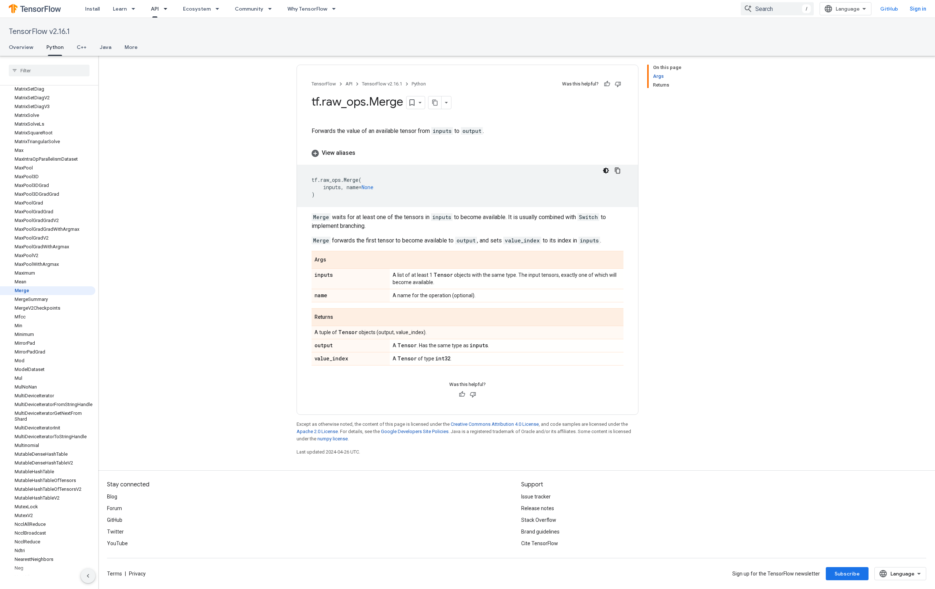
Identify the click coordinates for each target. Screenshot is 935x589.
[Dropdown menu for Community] (272, 9)
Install (92, 8)
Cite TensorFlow (539, 543)
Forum (114, 508)
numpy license (332, 438)
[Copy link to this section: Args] (333, 260)
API (155, 8)
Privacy (137, 574)
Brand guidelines (540, 532)
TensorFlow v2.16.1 (39, 31)
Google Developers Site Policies (415, 431)
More (131, 47)
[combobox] (777, 8)
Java (105, 47)
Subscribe (847, 573)
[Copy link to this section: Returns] (340, 317)
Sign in (918, 9)
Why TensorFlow (307, 8)
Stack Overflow (538, 520)
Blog (112, 497)
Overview (21, 47)
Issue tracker (536, 497)
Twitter (115, 532)
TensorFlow (324, 84)
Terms (114, 574)
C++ (82, 47)
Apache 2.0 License (317, 431)
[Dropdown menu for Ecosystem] (219, 9)
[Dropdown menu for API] (167, 9)
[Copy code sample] (617, 170)
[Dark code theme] (606, 170)
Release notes (537, 508)
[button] (467, 153)
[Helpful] (607, 84)
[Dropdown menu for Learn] (135, 9)
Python (55, 47)
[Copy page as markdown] (435, 102)
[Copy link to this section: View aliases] (362, 153)
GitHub (889, 8)
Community (249, 8)
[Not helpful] (617, 84)
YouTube (117, 543)
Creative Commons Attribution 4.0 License (495, 424)
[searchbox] (49, 70)
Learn (120, 8)
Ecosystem (197, 8)
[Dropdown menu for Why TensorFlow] (336, 9)
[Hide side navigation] (88, 576)
